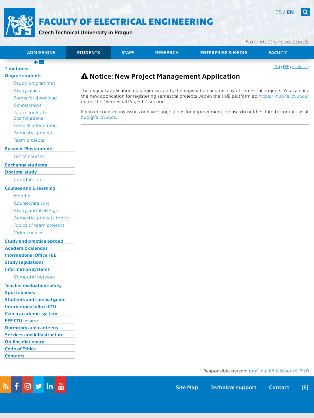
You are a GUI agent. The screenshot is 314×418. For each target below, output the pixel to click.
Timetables (17, 68)
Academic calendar (26, 248)
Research (167, 52)
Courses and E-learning (30, 188)
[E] (305, 387)
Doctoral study (21, 171)
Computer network (34, 276)
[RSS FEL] (5, 384)
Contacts (14, 355)
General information (35, 125)
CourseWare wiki (31, 203)
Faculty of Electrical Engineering (126, 20)
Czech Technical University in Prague (85, 32)
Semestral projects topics (41, 217)
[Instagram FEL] (27, 384)
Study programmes (35, 83)
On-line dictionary (24, 341)
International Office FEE (30, 255)
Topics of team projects (39, 225)
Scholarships (27, 105)
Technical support (233, 387)
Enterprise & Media (223, 52)
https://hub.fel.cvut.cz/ (283, 96)
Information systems (27, 269)
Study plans (27, 90)
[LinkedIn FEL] (49, 384)
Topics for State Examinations (30, 115)
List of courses (29, 156)
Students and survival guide (35, 299)
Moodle (22, 195)
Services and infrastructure (34, 334)
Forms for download (35, 97)
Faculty (278, 52)
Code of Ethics (20, 348)
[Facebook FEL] (16, 384)
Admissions (41, 52)
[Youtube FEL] (60, 384)
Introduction (27, 179)
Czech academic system (31, 313)
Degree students (23, 75)
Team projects (29, 140)
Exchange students (26, 164)
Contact (279, 387)
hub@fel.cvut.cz (98, 117)
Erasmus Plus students (29, 148)
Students (88, 52)
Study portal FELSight (37, 210)
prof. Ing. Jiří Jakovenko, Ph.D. (279, 370)
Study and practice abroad (34, 241)
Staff (127, 52)
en (290, 12)
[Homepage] (19, 22)
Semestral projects (34, 132)
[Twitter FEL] (38, 384)
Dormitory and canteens (31, 327)
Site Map (187, 387)
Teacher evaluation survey (33, 285)
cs (278, 12)
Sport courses (20, 292)
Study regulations (24, 262)
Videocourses (28, 232)
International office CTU (30, 306)
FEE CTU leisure (21, 320)
